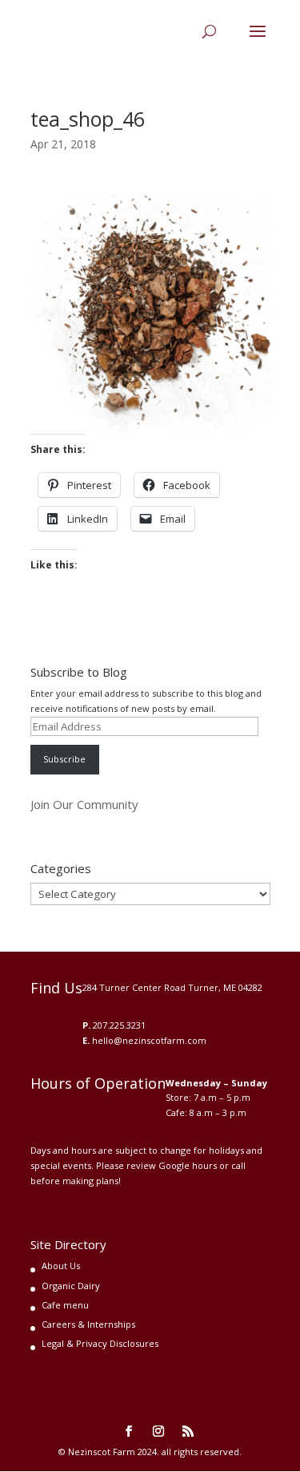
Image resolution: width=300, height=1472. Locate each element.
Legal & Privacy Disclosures (100, 1343)
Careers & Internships (88, 1324)
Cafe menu (65, 1305)
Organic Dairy (71, 1286)
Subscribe (64, 759)
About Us (61, 1266)
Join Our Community (84, 804)
